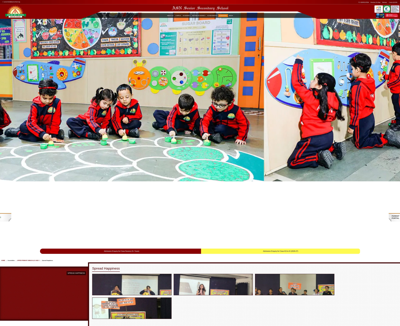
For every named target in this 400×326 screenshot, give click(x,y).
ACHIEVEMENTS (212, 15)
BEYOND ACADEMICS (198, 15)
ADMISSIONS (223, 15)
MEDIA (231, 15)
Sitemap (384, 2)
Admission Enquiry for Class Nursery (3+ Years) (121, 251)
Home (3, 260)
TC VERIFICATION (363, 2)
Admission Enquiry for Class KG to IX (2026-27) (280, 251)
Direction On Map (375, 2)
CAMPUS (178, 15)
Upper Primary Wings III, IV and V (28, 260)
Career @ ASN (393, 2)
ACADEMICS (186, 15)
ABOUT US (170, 15)
